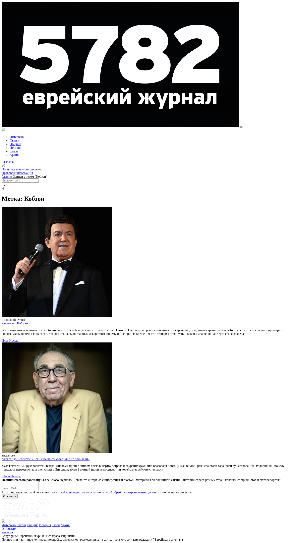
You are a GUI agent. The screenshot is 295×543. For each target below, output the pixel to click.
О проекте (9, 528)
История (15, 147)
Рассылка (8, 161)
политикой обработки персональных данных (128, 492)
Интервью (17, 137)
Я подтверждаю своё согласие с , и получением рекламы (99, 492)
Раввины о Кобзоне (15, 323)
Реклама (7, 532)
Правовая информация (17, 173)
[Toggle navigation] (241, 127)
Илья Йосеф (10, 340)
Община (15, 144)
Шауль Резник (11, 476)
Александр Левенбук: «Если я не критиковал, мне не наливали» (46, 459)
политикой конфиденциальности (73, 492)
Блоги (14, 151)
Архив (14, 155)
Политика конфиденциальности (24, 169)
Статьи (14, 140)
